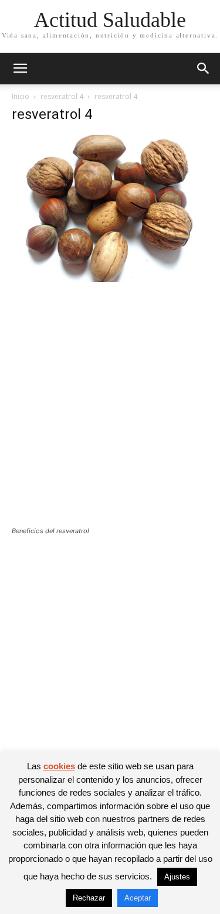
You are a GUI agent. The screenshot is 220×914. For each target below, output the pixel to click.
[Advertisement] (110, 411)
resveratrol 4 (61, 96)
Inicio (20, 96)
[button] (20, 68)
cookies (59, 766)
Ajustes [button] (177, 876)
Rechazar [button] (89, 897)
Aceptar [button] (137, 897)
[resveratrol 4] (110, 279)
